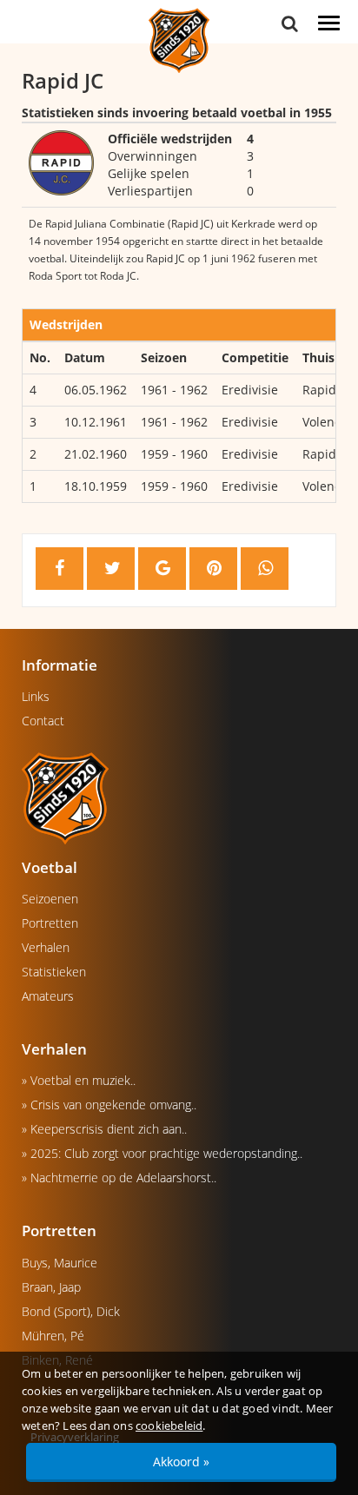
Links (36, 696)
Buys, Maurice (59, 1262)
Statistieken (54, 971)
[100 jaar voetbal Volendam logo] (179, 797)
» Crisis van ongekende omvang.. (109, 1104)
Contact (43, 720)
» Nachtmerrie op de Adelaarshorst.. (119, 1177)
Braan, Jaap (51, 1287)
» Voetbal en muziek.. (79, 1080)
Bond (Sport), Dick (71, 1311)
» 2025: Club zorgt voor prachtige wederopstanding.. (162, 1153)
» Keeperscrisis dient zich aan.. (104, 1129)
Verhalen (46, 947)
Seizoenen (50, 898)
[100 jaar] (179, 40)
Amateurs (48, 996)
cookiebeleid (169, 1425)
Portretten (50, 923)
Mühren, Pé (53, 1335)
